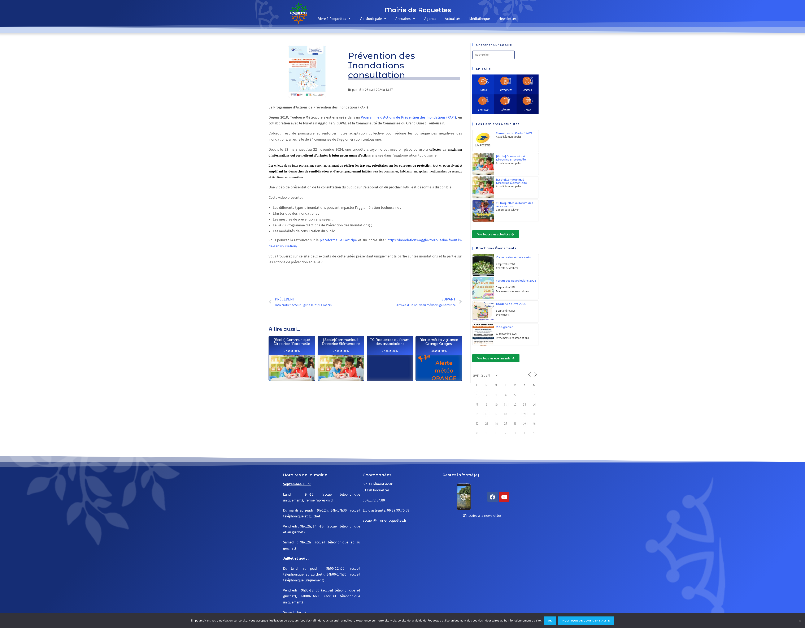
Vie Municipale (371, 18)
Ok (550, 620)
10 (496, 405)
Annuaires (403, 18)
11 (505, 405)
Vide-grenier (504, 327)
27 (524, 424)
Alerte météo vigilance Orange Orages (438, 342)
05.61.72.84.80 (374, 500)
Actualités (453, 18)
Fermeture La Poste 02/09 (514, 133)
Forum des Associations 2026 (516, 280)
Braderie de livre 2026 (511, 304)
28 (533, 424)
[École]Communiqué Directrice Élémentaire (341, 342)
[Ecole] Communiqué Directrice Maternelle (291, 342)
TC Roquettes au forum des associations (390, 342)
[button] (495, 234)
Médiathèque (479, 18)
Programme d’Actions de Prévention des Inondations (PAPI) (408, 117)
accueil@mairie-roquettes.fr (384, 520)
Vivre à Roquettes (332, 18)
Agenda (430, 18)
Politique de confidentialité (586, 620)
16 (486, 414)
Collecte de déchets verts (513, 257)
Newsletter (507, 18)
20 (524, 414)
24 (496, 424)
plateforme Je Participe (338, 240)
